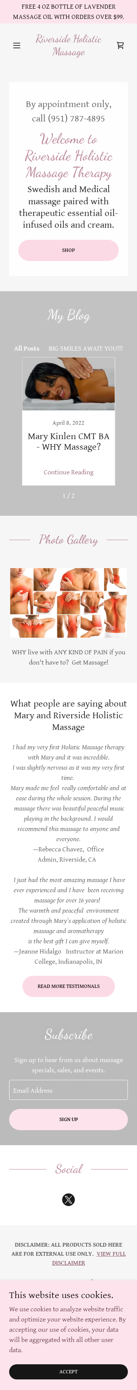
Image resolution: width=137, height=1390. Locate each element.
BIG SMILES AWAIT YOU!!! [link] (86, 349)
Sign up (68, 1120)
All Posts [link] (27, 349)
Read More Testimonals (69, 986)
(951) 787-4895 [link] (76, 118)
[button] (18, 45)
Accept (68, 1372)
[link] (68, 45)
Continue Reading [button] (69, 472)
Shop (68, 250)
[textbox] (68, 1090)
